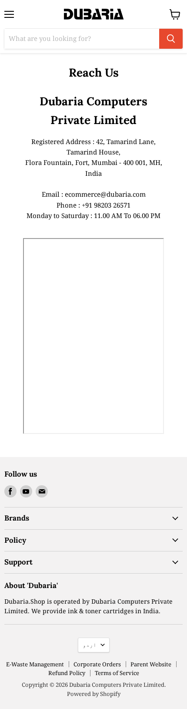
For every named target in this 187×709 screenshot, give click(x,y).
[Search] (171, 39)
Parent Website (150, 664)
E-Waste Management (35, 664)
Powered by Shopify (93, 694)
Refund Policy (66, 673)
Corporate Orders (97, 664)
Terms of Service (117, 673)
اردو (90, 645)
